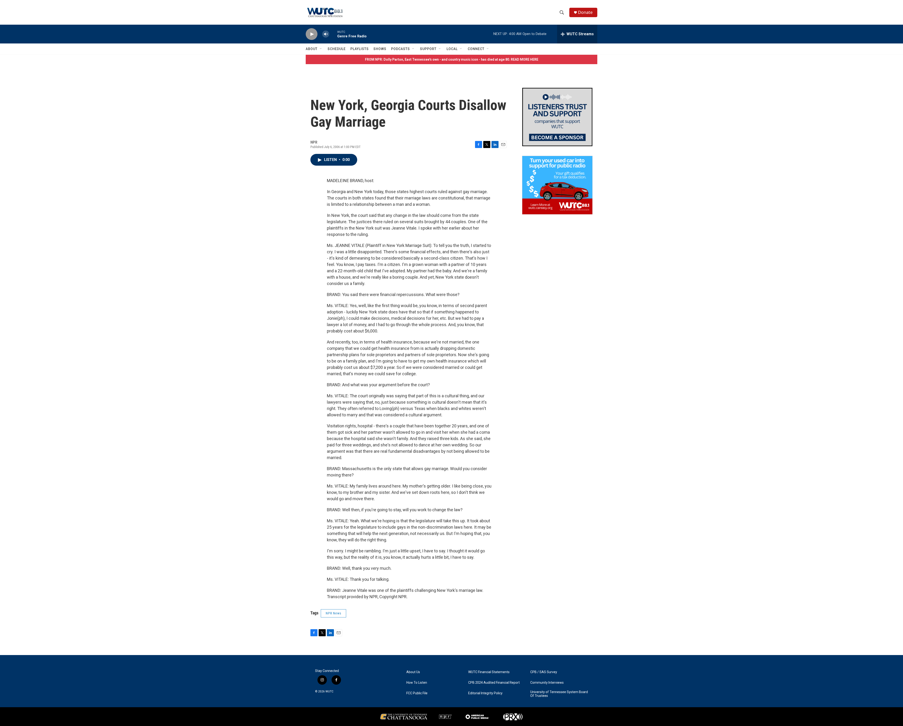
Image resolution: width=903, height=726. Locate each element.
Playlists (359, 49)
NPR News (333, 613)
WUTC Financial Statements (489, 672)
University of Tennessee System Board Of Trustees (559, 694)
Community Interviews (547, 682)
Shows (379, 49)
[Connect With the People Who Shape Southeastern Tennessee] (557, 117)
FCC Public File (417, 693)
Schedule (337, 49)
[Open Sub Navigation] (321, 49)
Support (428, 49)
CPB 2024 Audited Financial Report (494, 682)
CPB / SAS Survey (543, 672)
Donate (585, 12)
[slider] (333, 33)
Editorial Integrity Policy (485, 693)
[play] (311, 34)
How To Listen (416, 682)
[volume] (326, 34)
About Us (413, 672)
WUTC (329, 691)
